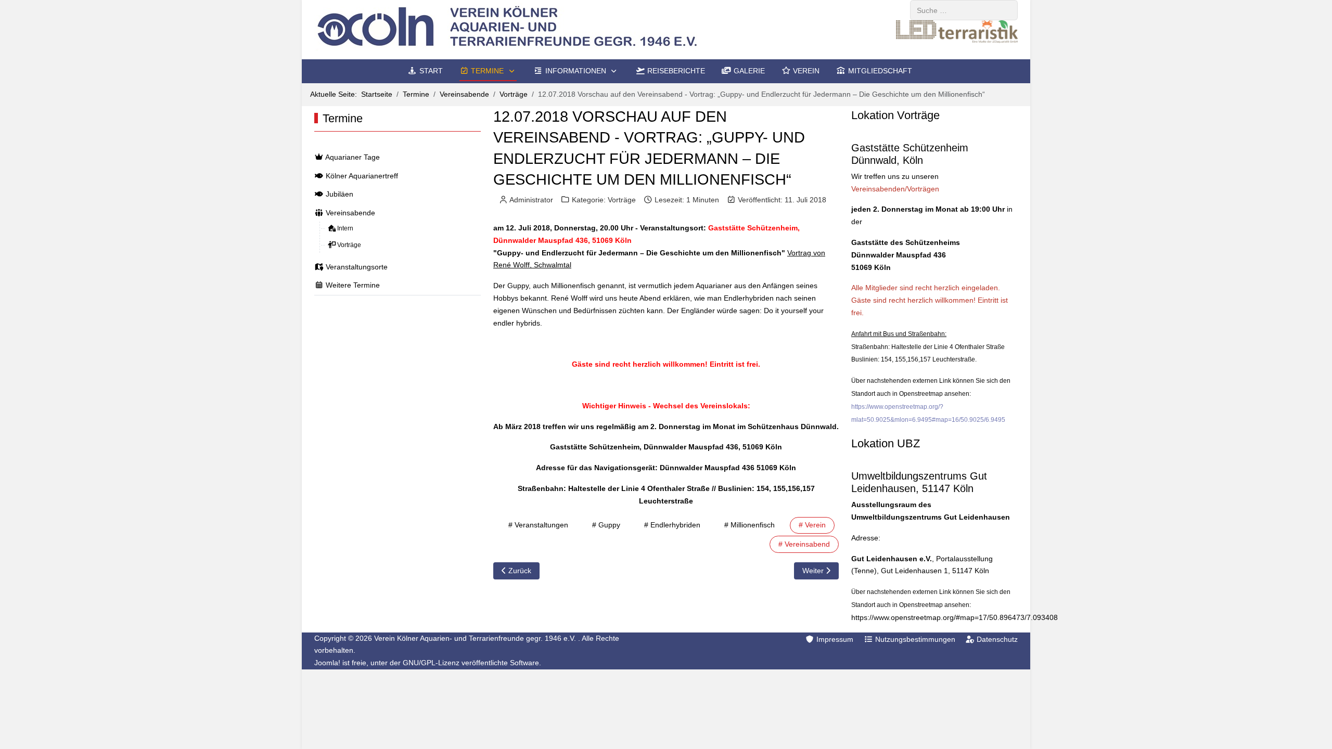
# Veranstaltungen (538, 525)
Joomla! (327, 662)
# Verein (812, 525)
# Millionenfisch (749, 525)
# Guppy (606, 525)
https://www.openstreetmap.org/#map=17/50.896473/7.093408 (954, 617)
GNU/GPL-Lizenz (431, 662)
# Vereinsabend (804, 544)
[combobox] (964, 10)
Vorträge (622, 200)
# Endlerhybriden (672, 525)
